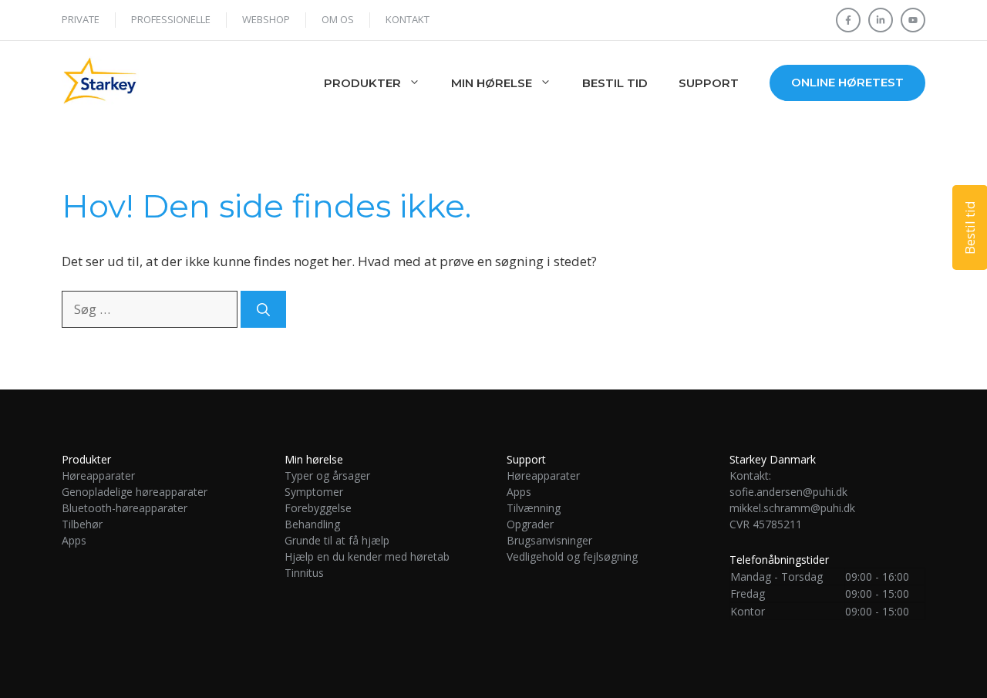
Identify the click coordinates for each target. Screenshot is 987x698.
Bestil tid (615, 83)
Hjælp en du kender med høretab (367, 556)
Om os (338, 19)
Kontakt (407, 19)
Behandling (312, 524)
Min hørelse (491, 83)
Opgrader (530, 524)
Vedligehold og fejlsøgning (572, 556)
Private (80, 19)
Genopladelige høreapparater (134, 491)
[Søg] (263, 309)
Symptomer (314, 491)
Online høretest (847, 82)
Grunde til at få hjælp (337, 540)
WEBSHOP (266, 19)
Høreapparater (98, 475)
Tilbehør (82, 524)
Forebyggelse (318, 508)
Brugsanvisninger (549, 540)
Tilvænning (534, 508)
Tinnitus (306, 572)
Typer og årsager (327, 475)
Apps (74, 540)
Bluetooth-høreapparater (124, 508)
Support (709, 83)
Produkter (362, 83)
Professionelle (171, 19)
